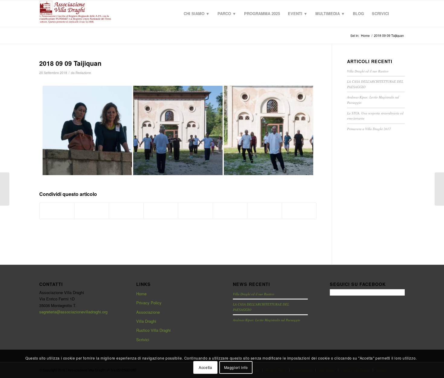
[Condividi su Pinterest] (126, 211)
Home (141, 293)
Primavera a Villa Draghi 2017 (369, 129)
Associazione (148, 312)
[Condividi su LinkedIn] (161, 211)
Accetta (205, 367)
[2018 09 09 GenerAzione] (4, 189)
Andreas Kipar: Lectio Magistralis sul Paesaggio (266, 320)
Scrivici (142, 339)
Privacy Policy (149, 303)
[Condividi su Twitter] (92, 211)
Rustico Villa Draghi (153, 330)
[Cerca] (399, 13)
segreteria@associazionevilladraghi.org (73, 312)
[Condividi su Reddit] (264, 211)
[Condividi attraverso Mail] (299, 211)
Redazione (83, 72)
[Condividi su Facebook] (57, 211)
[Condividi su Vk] (230, 211)
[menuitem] (197, 13)
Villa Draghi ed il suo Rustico (367, 71)
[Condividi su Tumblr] (195, 211)
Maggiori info (236, 367)
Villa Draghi (146, 321)
